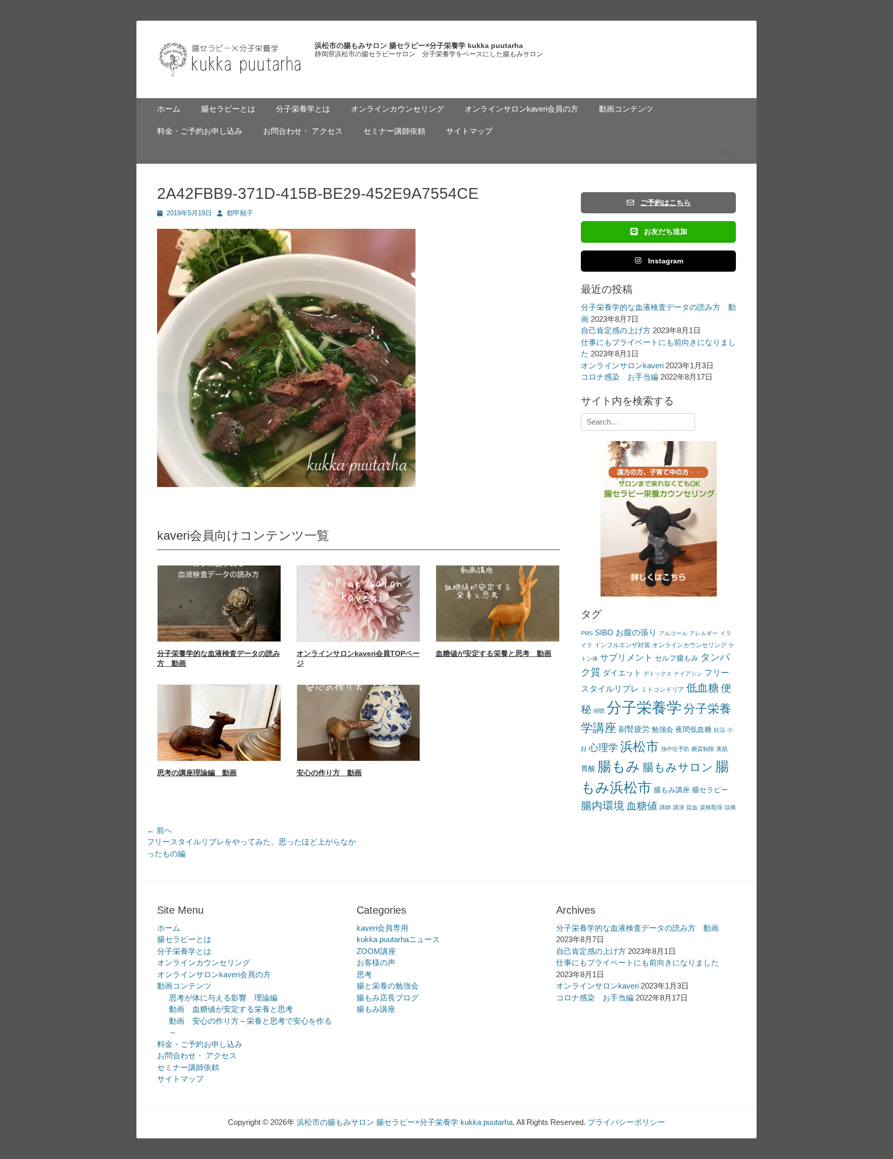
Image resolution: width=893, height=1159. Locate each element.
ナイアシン (688, 673)
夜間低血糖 (693, 729)
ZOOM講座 (376, 951)
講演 (678, 807)
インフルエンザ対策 (622, 645)
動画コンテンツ (626, 108)
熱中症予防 (675, 749)
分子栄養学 (644, 707)
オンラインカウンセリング (397, 108)
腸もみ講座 (672, 790)
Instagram (665, 261)
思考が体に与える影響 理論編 (223, 997)
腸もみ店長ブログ (388, 997)
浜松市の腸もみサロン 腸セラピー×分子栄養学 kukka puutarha (419, 45)
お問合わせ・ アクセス (303, 131)
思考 (364, 974)
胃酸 (588, 769)
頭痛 (730, 807)
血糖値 (641, 805)
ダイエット (622, 672)
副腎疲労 (634, 729)
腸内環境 (602, 805)
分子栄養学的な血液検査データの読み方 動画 (637, 927)
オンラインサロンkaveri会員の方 (521, 108)
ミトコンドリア (662, 689)
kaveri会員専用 (382, 927)
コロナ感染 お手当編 (619, 376)
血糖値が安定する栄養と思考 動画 (493, 653)
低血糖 (702, 688)
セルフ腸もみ (676, 658)
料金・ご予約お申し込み (199, 131)
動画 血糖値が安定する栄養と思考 (231, 1009)
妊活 (719, 730)
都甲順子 (239, 213)
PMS (587, 633)
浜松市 (639, 746)
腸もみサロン (677, 767)
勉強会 (662, 729)
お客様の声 (376, 962)
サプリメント (626, 658)
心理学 (603, 747)
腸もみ (618, 766)
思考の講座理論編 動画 (197, 773)
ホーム (168, 108)
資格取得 (711, 807)
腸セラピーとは (228, 108)
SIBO (604, 632)
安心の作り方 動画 (329, 773)
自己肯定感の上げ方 (616, 330)
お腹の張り (636, 632)
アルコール (673, 633)
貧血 (692, 807)
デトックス (657, 673)
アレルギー (703, 633)
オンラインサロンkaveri (622, 365)
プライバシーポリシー (626, 1122)
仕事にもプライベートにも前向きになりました (637, 962)
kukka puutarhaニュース (398, 939)
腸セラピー (710, 790)
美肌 (722, 749)
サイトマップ (469, 131)
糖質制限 (702, 749)
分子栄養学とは (303, 108)
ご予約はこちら (665, 202)
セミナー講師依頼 (394, 131)
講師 (665, 807)
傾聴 (599, 711)
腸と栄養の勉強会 (388, 985)
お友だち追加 (665, 231)
